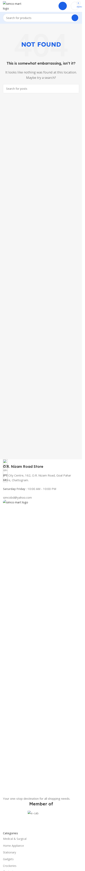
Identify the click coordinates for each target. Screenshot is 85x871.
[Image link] (41, 648)
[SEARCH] (75, 17)
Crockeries (9, 866)
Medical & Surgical (14, 839)
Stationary (9, 852)
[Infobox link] (41, 464)
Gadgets (8, 859)
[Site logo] (15, 6)
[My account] (63, 6)
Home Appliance (13, 845)
